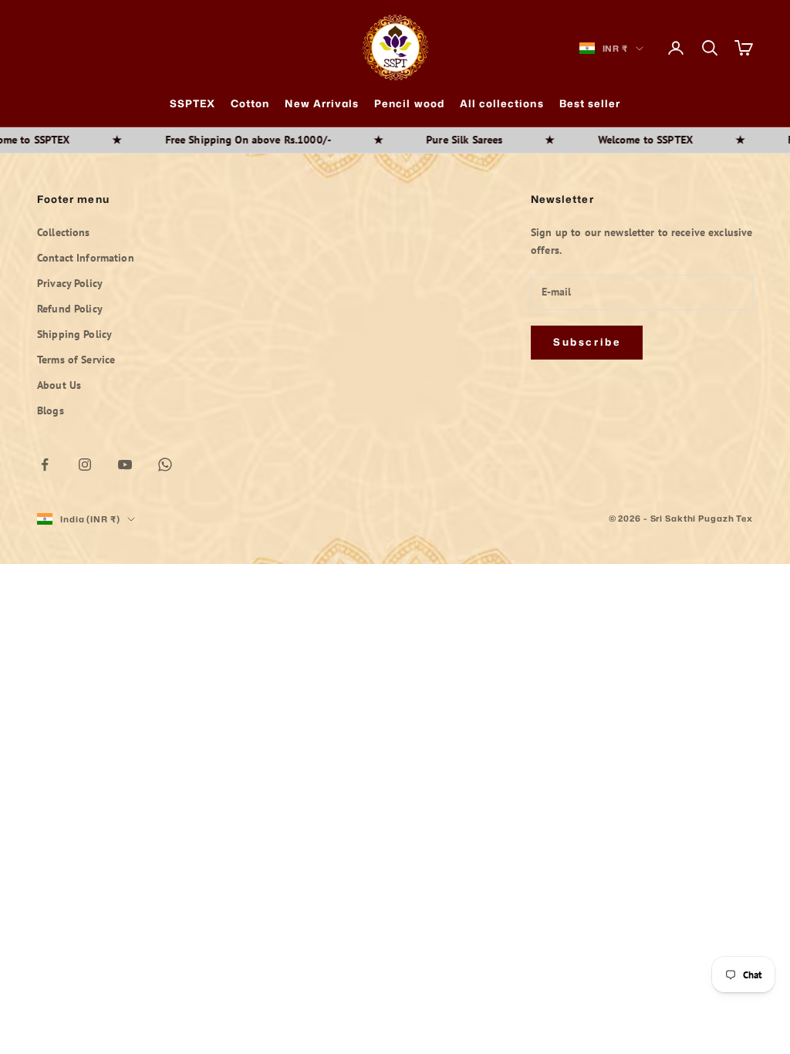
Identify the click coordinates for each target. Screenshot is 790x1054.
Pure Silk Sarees (434, 140)
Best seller (590, 103)
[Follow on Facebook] (44, 464)
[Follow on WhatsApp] (165, 464)
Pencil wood (409, 103)
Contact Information (85, 258)
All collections (502, 103)
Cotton (250, 103)
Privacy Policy (70, 283)
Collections (63, 232)
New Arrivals (322, 103)
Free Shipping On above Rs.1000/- (218, 140)
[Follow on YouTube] (125, 464)
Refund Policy (70, 309)
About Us (59, 385)
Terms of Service (76, 360)
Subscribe (586, 342)
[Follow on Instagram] (85, 464)
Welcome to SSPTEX (615, 140)
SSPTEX (192, 103)
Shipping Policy (74, 334)
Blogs (50, 410)
